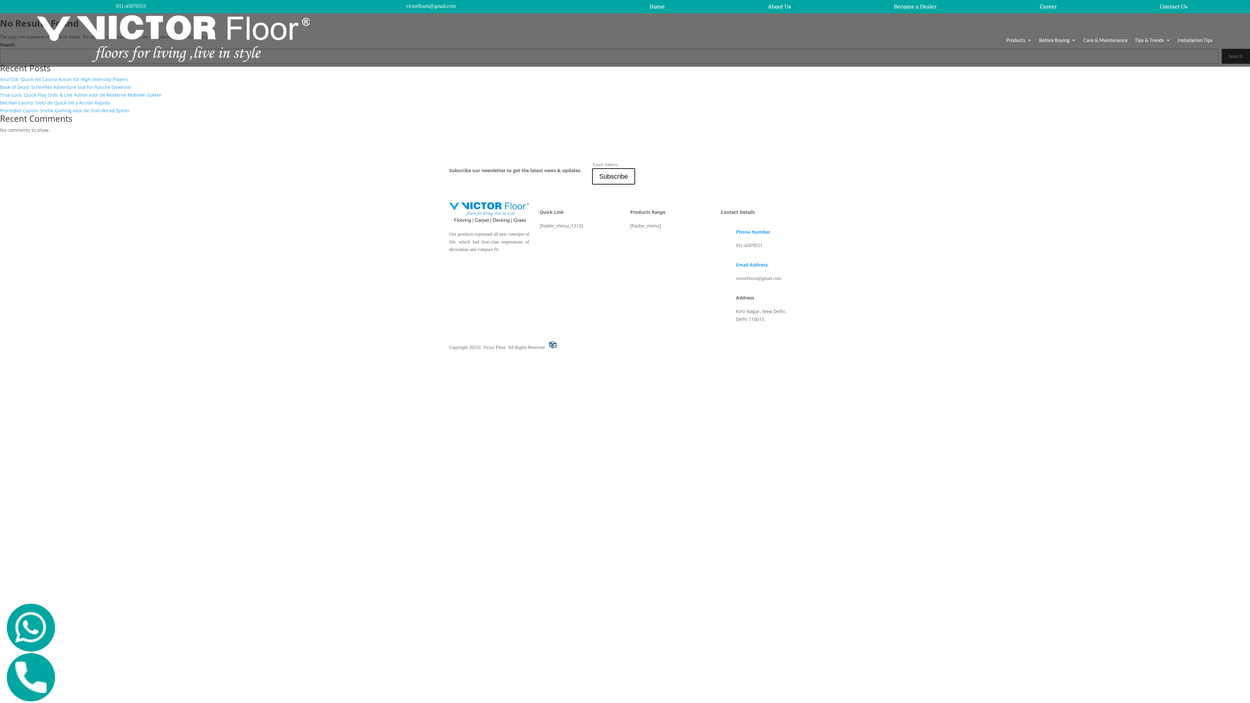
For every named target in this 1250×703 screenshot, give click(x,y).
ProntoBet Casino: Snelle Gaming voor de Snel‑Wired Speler (65, 110)
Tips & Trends (1149, 40)
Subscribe (613, 176)
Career (1048, 7)
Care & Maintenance (1105, 40)
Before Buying (1054, 40)
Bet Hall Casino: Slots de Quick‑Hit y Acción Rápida (55, 103)
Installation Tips (1195, 40)
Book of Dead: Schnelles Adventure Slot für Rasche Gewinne (65, 87)
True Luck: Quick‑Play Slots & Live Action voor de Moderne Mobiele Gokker (80, 95)
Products (1015, 40)
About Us (779, 7)
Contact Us (1174, 7)
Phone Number (753, 232)
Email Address (752, 265)
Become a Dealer (915, 7)
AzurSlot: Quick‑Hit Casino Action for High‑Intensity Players (64, 79)
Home (657, 7)
